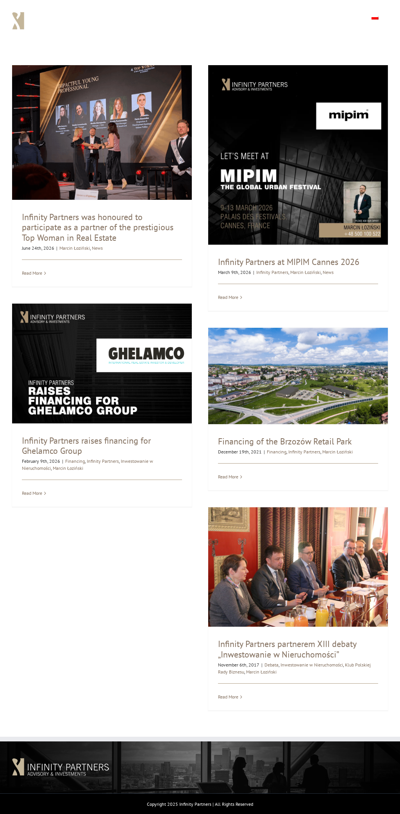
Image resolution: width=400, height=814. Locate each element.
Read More (32, 273)
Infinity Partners (272, 272)
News (97, 248)
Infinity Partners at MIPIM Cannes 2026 (288, 261)
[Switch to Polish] (375, 16)
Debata (271, 665)
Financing (75, 461)
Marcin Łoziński (74, 248)
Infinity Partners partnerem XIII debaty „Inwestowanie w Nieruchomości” (287, 648)
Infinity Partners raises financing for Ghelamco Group (86, 445)
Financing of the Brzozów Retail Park (285, 441)
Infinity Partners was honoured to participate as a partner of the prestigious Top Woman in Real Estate (97, 227)
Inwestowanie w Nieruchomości (311, 665)
